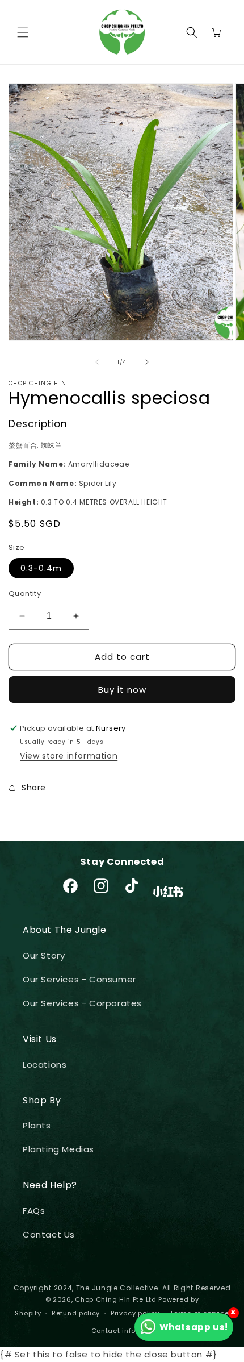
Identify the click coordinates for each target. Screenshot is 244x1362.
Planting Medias (58, 1149)
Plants (37, 1125)
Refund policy (76, 1313)
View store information (68, 755)
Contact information (127, 1330)
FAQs (34, 1211)
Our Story (44, 955)
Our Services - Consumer (79, 979)
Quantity (25, 593)
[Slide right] (146, 361)
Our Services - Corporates (82, 1003)
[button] (22, 32)
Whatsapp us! (193, 1327)
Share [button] (34, 787)
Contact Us (49, 1234)
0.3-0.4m (41, 568)
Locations (44, 1065)
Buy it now (122, 689)
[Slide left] (97, 361)
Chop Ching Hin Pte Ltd (115, 1299)
